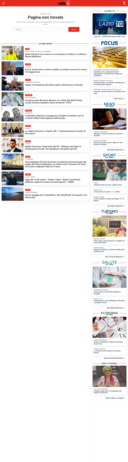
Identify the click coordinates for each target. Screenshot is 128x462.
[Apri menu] (3, 3)
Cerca (74, 29)
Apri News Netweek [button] (115, 150)
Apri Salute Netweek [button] (115, 308)
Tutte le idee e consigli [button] (114, 398)
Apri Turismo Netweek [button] (114, 257)
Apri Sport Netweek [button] (115, 206)
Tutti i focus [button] (118, 99)
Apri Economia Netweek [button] (113, 358)
